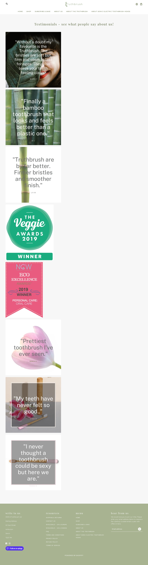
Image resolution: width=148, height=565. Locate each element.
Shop (78, 521)
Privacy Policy (52, 538)
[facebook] (6, 543)
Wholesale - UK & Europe (56, 524)
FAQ (47, 531)
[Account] (137, 4)
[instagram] (9, 543)
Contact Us (50, 521)
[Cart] (141, 4)
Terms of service (53, 545)
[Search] (7, 4)
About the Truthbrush (85, 531)
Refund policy (52, 542)
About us (79, 528)
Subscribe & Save (83, 524)
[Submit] (139, 529)
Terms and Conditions (55, 535)
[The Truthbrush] (74, 4)
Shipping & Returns (54, 517)
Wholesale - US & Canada (56, 528)
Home (78, 517)
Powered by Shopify (74, 555)
